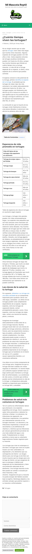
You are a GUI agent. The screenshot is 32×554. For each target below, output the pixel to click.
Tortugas (8, 32)
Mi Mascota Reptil (16, 4)
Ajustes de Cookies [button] (8, 550)
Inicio (3, 32)
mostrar (22, 137)
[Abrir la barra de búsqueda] (29, 25)
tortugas (10, 50)
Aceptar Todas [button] (19, 550)
